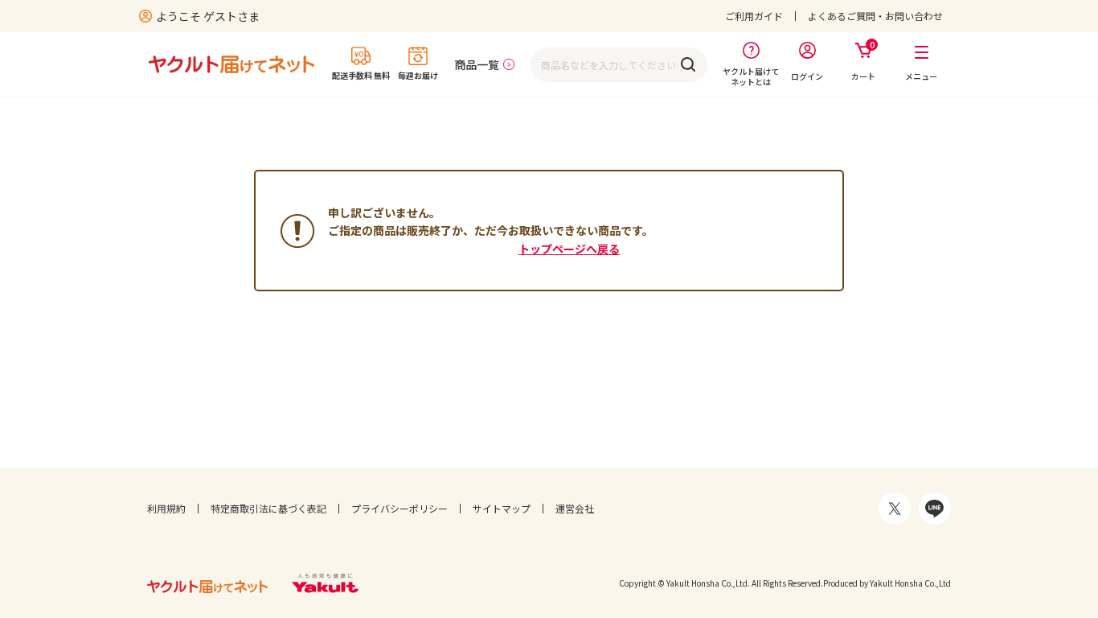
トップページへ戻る (569, 249)
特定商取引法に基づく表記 (268, 508)
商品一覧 (476, 64)
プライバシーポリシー (399, 508)
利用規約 (166, 508)
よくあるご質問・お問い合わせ (875, 16)
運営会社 (574, 508)
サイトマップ (502, 508)
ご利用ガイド (754, 16)
